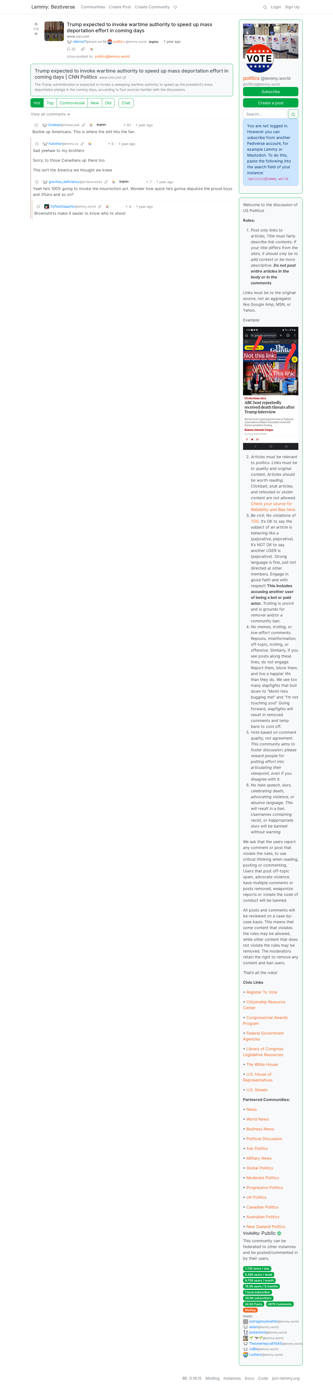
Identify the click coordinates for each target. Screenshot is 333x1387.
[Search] (265, 7)
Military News (259, 1158)
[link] (83, 49)
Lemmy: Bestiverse (53, 7)
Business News (260, 1128)
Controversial (72, 102)
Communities (93, 6)
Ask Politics (257, 1148)
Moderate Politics (262, 1177)
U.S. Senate (256, 1089)
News (251, 1109)
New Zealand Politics (265, 1226)
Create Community (152, 6)
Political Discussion (264, 1138)
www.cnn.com (78, 36)
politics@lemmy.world (112, 56)
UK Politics (256, 1197)
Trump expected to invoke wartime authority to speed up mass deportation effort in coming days (139, 27)
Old (108, 102)
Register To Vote (261, 992)
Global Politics (259, 1167)
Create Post (120, 6)
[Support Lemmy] (175, 7)
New (95, 102)
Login (276, 6)
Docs (249, 1378)
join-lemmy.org (286, 1378)
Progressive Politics (264, 1187)
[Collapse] (36, 125)
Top (50, 102)
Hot (37, 102)
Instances (232, 1378)
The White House (262, 1064)
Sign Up (292, 6)
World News (257, 1119)
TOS (255, 521)
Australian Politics (262, 1216)
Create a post (271, 102)
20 (73, 49)
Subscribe (271, 91)
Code (263, 1378)
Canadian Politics (262, 1207)
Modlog (250, 1310)
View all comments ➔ (50, 114)
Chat (126, 102)
